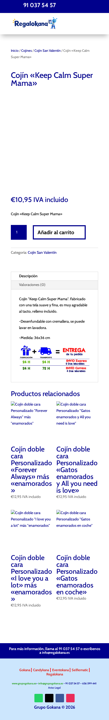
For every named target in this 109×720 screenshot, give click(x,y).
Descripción (28, 276)
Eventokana (61, 670)
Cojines (26, 51)
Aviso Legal (54, 687)
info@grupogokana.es (50, 683)
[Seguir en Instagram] (70, 698)
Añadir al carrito (56, 232)
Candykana (41, 670)
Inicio (15, 51)
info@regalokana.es (56, 652)
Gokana (25, 670)
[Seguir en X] (49, 698)
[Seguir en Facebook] (60, 698)
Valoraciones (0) (32, 284)
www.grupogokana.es (24, 683)
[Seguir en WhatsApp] (38, 698)
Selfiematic (80, 670)
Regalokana (54, 674)
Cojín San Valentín (47, 51)
